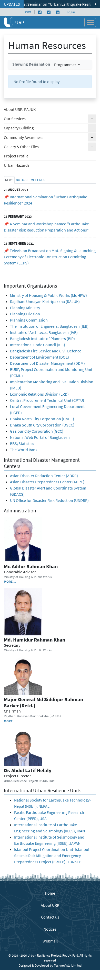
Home (50, 893)
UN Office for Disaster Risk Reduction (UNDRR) (49, 500)
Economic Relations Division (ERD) (39, 394)
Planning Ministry (25, 307)
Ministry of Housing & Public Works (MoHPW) (48, 295)
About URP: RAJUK (20, 109)
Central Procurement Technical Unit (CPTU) (47, 400)
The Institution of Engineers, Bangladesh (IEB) (49, 326)
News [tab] (9, 180)
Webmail (50, 941)
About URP (50, 905)
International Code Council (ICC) (37, 344)
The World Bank (23, 449)
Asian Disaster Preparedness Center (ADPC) (47, 481)
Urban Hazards (16, 165)
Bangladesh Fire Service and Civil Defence (45, 350)
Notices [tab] (22, 180)
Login (71, 12)
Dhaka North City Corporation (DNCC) (42, 418)
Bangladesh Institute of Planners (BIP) (42, 338)
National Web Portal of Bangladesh (40, 437)
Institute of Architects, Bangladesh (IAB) (44, 332)
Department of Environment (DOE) (39, 357)
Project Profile (16, 155)
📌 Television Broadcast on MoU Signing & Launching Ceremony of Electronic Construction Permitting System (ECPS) (50, 256)
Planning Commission (29, 320)
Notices (50, 929)
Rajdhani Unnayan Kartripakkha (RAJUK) (45, 301)
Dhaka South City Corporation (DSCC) (42, 425)
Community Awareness (50, 137)
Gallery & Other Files (50, 146)
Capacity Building (50, 127)
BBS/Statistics (22, 443)
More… (10, 582)
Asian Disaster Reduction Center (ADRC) (44, 475)
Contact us (50, 917)
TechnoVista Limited (68, 965)
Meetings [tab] (38, 180)
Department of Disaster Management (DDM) (47, 363)
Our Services (50, 118)
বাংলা (28, 12)
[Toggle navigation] (90, 22)
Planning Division (25, 313)
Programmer (65, 64)
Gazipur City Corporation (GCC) (36, 431)
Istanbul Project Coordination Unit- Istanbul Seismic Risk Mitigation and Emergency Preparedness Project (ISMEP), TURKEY (51, 855)
